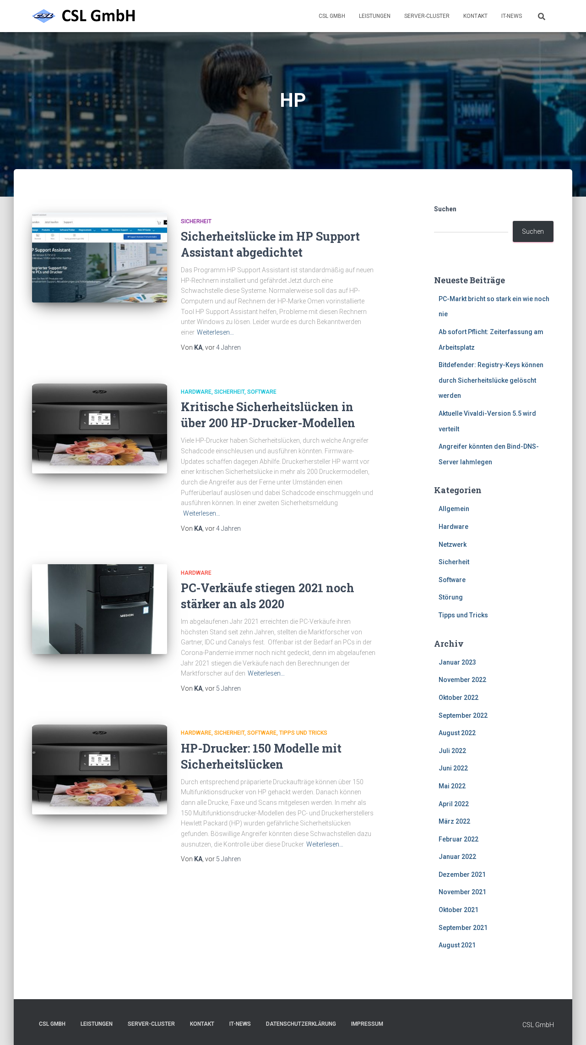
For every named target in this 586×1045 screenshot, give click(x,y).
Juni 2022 (453, 768)
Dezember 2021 (462, 874)
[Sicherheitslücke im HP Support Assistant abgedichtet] (99, 258)
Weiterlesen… (215, 332)
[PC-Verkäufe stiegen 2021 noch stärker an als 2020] (99, 609)
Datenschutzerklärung (301, 1024)
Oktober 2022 (458, 697)
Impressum (367, 1024)
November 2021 (462, 892)
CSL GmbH (332, 16)
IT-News (511, 16)
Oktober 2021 (458, 909)
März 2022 (454, 821)
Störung (451, 597)
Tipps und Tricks (303, 733)
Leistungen (375, 16)
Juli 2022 (452, 750)
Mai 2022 (452, 786)
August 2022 (457, 733)
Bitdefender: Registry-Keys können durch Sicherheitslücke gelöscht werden (491, 380)
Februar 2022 (458, 839)
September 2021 (463, 927)
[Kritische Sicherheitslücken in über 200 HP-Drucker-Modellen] (99, 428)
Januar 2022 (457, 856)
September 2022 (463, 715)
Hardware (196, 392)
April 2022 (454, 804)
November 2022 (462, 679)
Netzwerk (453, 544)
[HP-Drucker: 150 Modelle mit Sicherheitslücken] (99, 769)
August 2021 (457, 945)
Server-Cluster (427, 16)
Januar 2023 (457, 662)
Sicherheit (196, 221)
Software (262, 392)
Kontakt (475, 16)
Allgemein (454, 508)
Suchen (445, 209)
